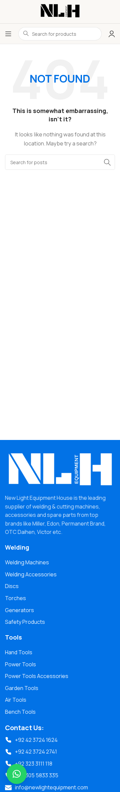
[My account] (111, 33)
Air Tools (15, 699)
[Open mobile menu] (8, 33)
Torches (15, 598)
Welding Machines (27, 562)
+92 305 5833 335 (36, 775)
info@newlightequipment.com (51, 787)
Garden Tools (21, 688)
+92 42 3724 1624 (36, 740)
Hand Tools (18, 652)
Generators (19, 610)
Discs (12, 586)
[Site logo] (59, 11)
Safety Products (25, 622)
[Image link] (60, 469)
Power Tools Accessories (36, 676)
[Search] (107, 162)
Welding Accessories (31, 574)
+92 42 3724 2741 (36, 751)
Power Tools (20, 664)
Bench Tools (20, 711)
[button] (17, 774)
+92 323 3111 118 (33, 763)
